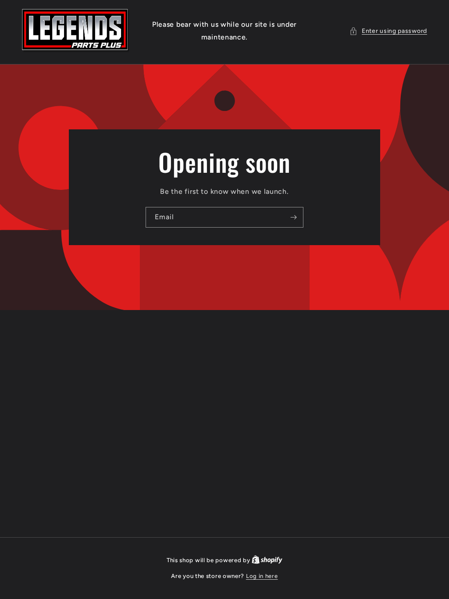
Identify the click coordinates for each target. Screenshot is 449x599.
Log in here (262, 576)
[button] (388, 30)
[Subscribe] (293, 217)
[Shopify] (267, 560)
